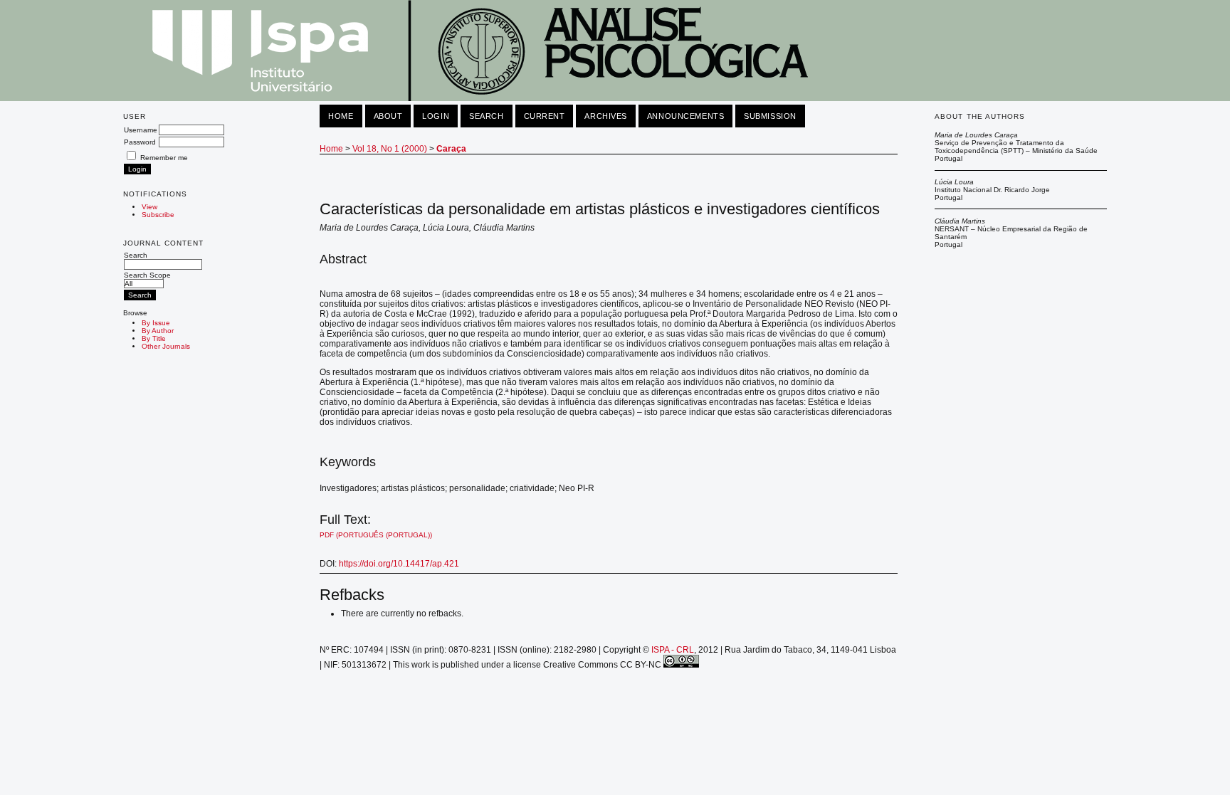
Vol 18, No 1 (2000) (389, 149)
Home (340, 116)
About (388, 116)
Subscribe (158, 215)
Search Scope (147, 275)
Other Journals (166, 346)
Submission (770, 116)
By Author (158, 331)
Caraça (451, 149)
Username (140, 130)
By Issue (156, 323)
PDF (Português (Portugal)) (376, 535)
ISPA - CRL (672, 650)
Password (140, 142)
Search (135, 255)
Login (435, 116)
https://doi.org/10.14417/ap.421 (399, 564)
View (149, 207)
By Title (154, 338)
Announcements (685, 116)
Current (544, 116)
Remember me (164, 158)
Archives (605, 116)
